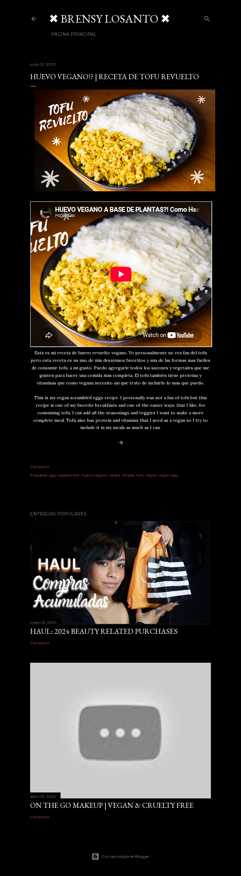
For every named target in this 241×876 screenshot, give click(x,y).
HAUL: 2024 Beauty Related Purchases (104, 631)
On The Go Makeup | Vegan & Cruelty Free (112, 805)
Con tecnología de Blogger (125, 856)
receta (114, 475)
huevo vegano (94, 475)
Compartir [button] (40, 466)
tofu (140, 475)
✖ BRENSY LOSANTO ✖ (109, 18)
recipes (128, 475)
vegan (151, 475)
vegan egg (168, 475)
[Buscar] (207, 17)
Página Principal (74, 34)
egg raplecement (64, 475)
